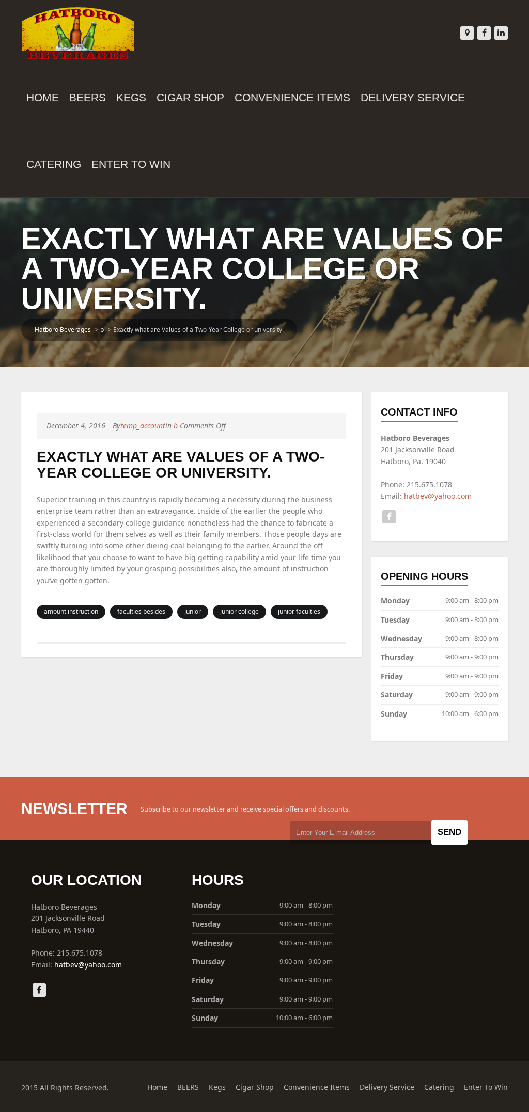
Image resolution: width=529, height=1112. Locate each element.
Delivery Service (413, 97)
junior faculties (299, 611)
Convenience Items (292, 97)
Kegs (131, 97)
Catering (53, 164)
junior (192, 611)
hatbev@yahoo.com (438, 496)
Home (42, 97)
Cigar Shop (190, 97)
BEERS (87, 97)
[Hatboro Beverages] (78, 31)
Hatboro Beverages (63, 329)
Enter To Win (130, 164)
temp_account (142, 426)
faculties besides (141, 611)
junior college (239, 611)
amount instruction (71, 611)
